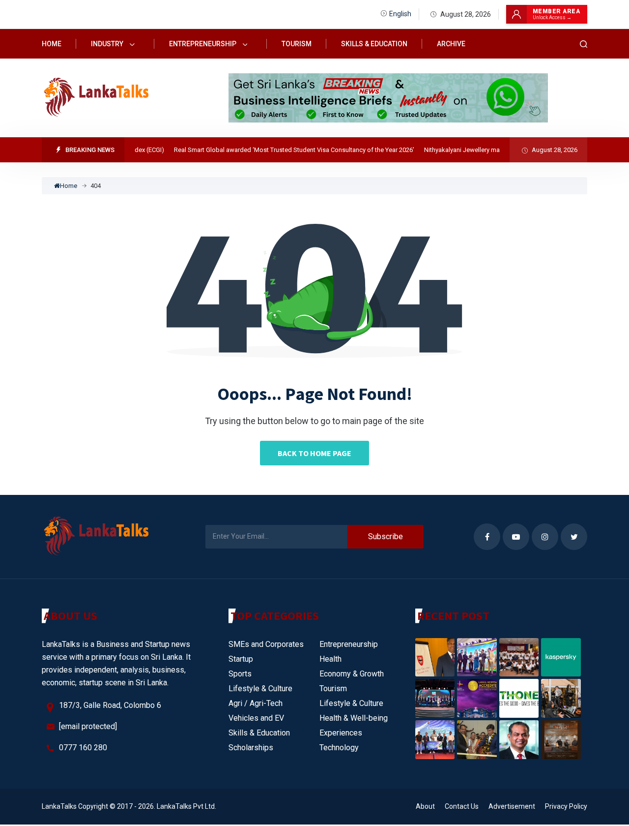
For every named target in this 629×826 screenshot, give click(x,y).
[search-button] (584, 44)
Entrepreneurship (203, 44)
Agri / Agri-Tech (256, 703)
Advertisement (511, 806)
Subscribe (385, 536)
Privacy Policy (566, 806)
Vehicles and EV (256, 718)
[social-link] (487, 536)
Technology (339, 747)
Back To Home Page (314, 453)
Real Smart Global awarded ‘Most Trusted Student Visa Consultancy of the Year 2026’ (284, 149)
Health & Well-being (353, 718)
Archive (451, 44)
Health (330, 659)
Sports (240, 673)
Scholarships (251, 747)
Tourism (297, 44)
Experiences (340, 732)
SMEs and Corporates (266, 644)
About (425, 806)
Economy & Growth (351, 673)
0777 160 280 (83, 747)
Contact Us (462, 806)
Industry (108, 44)
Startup (241, 659)
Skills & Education (374, 44)
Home (51, 44)
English (400, 14)
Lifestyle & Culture (260, 688)
